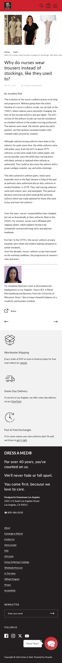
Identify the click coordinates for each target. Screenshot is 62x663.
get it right (22, 440)
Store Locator (10, 545)
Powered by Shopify (43, 657)
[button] (51, 643)
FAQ (6, 550)
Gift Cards (8, 556)
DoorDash (16, 401)
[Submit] (52, 613)
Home (7, 52)
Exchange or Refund (13, 533)
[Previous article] (6, 322)
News (15, 52)
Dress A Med (27, 657)
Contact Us (9, 539)
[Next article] (56, 322)
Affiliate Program (11, 579)
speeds (23, 362)
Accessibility (10, 590)
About (7, 528)
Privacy (7, 584)
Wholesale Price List (13, 567)
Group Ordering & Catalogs (16, 562)
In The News (10, 573)
